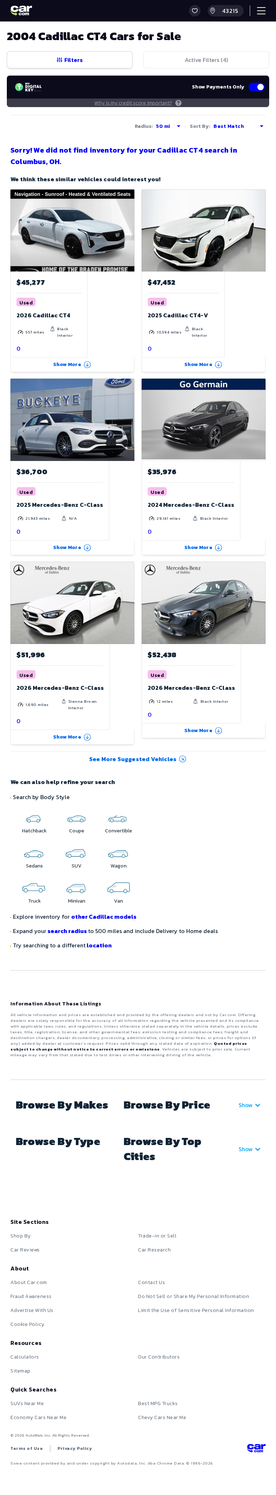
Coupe (76, 831)
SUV (77, 866)
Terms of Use (26, 1448)
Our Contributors (159, 1357)
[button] (195, 10)
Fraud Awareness (31, 1296)
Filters (73, 60)
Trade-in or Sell (157, 1236)
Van (118, 901)
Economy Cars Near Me (38, 1417)
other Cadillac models (104, 916)
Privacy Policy (75, 1448)
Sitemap (20, 1371)
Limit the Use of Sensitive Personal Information (196, 1310)
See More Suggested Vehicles (132, 759)
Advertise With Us (32, 1310)
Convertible (118, 831)
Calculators (24, 1357)
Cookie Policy (27, 1324)
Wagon (118, 866)
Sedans (34, 866)
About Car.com (28, 1282)
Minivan (76, 901)
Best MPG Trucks (158, 1403)
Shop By (20, 1236)
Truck (34, 901)
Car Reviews (25, 1250)
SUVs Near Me (27, 1403)
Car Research (154, 1250)
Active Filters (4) (206, 60)
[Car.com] (21, 11)
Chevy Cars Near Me (162, 1417)
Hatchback (34, 831)
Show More (67, 364)
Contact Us (151, 1282)
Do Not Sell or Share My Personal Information (193, 1296)
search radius (67, 931)
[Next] (260, 230)
